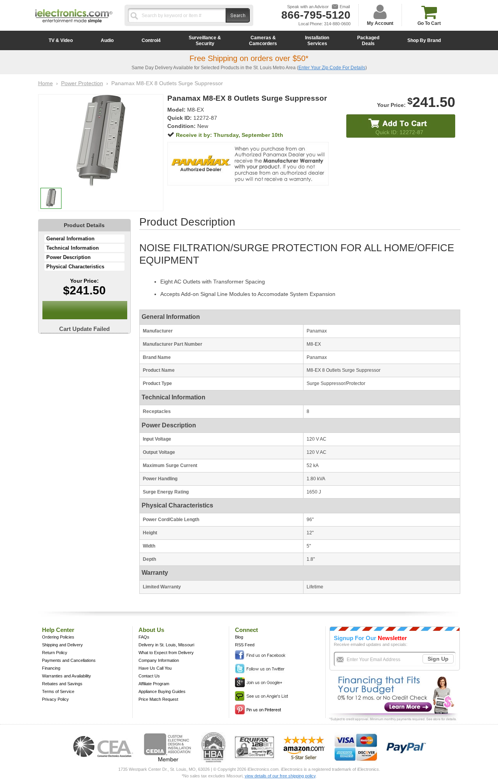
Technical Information (72, 248)
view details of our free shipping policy (280, 776)
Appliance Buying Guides (162, 691)
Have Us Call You (155, 668)
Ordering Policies (58, 637)
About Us (151, 629)
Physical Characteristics (75, 267)
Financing (51, 668)
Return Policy (54, 652)
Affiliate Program (154, 683)
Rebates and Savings (62, 683)
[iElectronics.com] (74, 24)
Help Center (58, 629)
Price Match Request (158, 699)
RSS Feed (244, 644)
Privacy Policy (55, 699)
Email (345, 6)
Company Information (159, 660)
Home (45, 83)
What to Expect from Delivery (166, 652)
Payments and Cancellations (69, 660)
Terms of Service (58, 691)
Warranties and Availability (66, 676)
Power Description (68, 257)
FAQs (144, 637)
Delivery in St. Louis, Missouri (166, 644)
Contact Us (149, 676)
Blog (239, 637)
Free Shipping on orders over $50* (249, 58)
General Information (70, 239)
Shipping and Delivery (62, 644)
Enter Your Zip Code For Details (331, 67)
